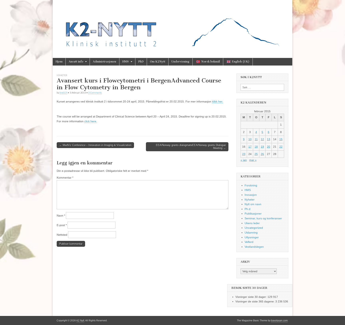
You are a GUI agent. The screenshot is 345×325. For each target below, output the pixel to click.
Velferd (249, 242)
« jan (244, 160)
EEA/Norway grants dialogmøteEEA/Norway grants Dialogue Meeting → (191, 147)
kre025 (63, 92)
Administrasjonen (104, 61)
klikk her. (217, 101)
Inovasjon (251, 194)
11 (256, 139)
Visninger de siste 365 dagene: (255, 301)
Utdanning (251, 232)
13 (268, 139)
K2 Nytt (80, 320)
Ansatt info (76, 61)
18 (256, 146)
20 (268, 146)
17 (250, 146)
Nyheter (62, 75)
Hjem (59, 61)
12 (262, 139)
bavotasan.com (279, 320)
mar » (253, 160)
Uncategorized (254, 227)
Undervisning (180, 61)
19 (262, 146)
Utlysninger (252, 237)
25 (256, 154)
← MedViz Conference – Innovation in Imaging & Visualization (95, 145)
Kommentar (65, 177)
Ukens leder (252, 223)
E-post (62, 225)
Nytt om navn (253, 204)
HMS (125, 61)
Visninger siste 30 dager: (251, 296)
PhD (141, 61)
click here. (90, 121)
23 (243, 154)
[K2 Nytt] (172, 26)
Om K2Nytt (157, 61)
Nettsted (62, 234)
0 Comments (95, 92)
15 (281, 139)
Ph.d (247, 209)
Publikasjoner (253, 213)
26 (262, 154)
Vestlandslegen (254, 246)
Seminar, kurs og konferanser (263, 218)
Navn (61, 215)
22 (281, 146)
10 (250, 139)
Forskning (251, 185)
